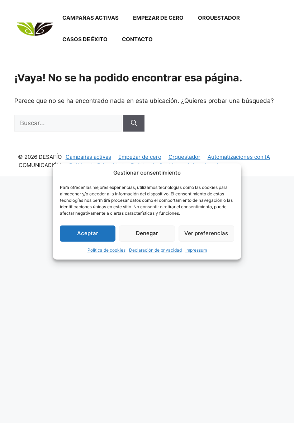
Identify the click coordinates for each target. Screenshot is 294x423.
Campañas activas (90, 17)
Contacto (137, 39)
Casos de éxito (85, 39)
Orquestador (219, 17)
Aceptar (87, 233)
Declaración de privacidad (155, 250)
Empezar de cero (158, 17)
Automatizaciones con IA (239, 156)
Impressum (196, 250)
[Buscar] (133, 123)
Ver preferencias (206, 233)
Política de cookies (106, 250)
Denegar (147, 233)
